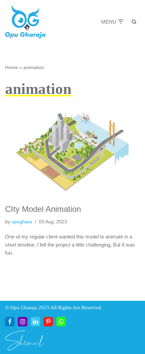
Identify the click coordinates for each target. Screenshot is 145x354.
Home (11, 67)
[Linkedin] (35, 321)
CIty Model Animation (43, 209)
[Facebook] (9, 321)
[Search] (134, 21)
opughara (21, 221)
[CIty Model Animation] (72, 152)
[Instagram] (22, 321)
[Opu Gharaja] (25, 21)
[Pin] (48, 321)
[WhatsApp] (61, 321)
